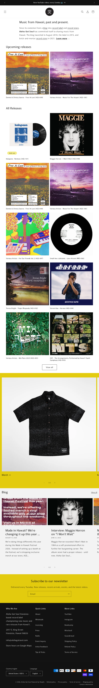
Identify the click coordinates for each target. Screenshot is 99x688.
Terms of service (75, 682)
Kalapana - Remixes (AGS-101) (17, 159)
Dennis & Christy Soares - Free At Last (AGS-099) (24, 97)
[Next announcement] (94, 2)
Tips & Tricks (40, 652)
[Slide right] (54, 482)
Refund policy (51, 682)
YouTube (68, 614)
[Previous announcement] (4, 2)
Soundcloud (69, 636)
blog (45, 27)
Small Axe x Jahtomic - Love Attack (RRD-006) (67, 258)
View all (49, 367)
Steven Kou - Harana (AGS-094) (62, 308)
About (37, 614)
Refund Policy (70, 646)
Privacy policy (62, 682)
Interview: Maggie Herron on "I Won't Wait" (68, 532)
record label (57, 27)
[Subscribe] (68, 594)
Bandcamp (69, 625)
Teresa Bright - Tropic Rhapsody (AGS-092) (22, 308)
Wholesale (39, 619)
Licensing (39, 625)
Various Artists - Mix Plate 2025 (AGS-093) (22, 358)
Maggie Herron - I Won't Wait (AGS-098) (65, 159)
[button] (5, 11)
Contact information (86, 684)
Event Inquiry (40, 641)
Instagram (69, 619)
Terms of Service (71, 652)
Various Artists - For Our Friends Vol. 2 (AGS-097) (24, 258)
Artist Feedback (41, 646)
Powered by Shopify (38, 682)
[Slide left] (44, 482)
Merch (5, 474)
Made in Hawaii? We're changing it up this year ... (22, 532)
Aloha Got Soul (26, 682)
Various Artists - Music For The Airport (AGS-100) (68, 97)
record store (73, 27)
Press (37, 630)
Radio (37, 636)
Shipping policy (88, 682)
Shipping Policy (71, 641)
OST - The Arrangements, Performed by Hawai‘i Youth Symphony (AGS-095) (70, 359)
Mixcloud (68, 630)
